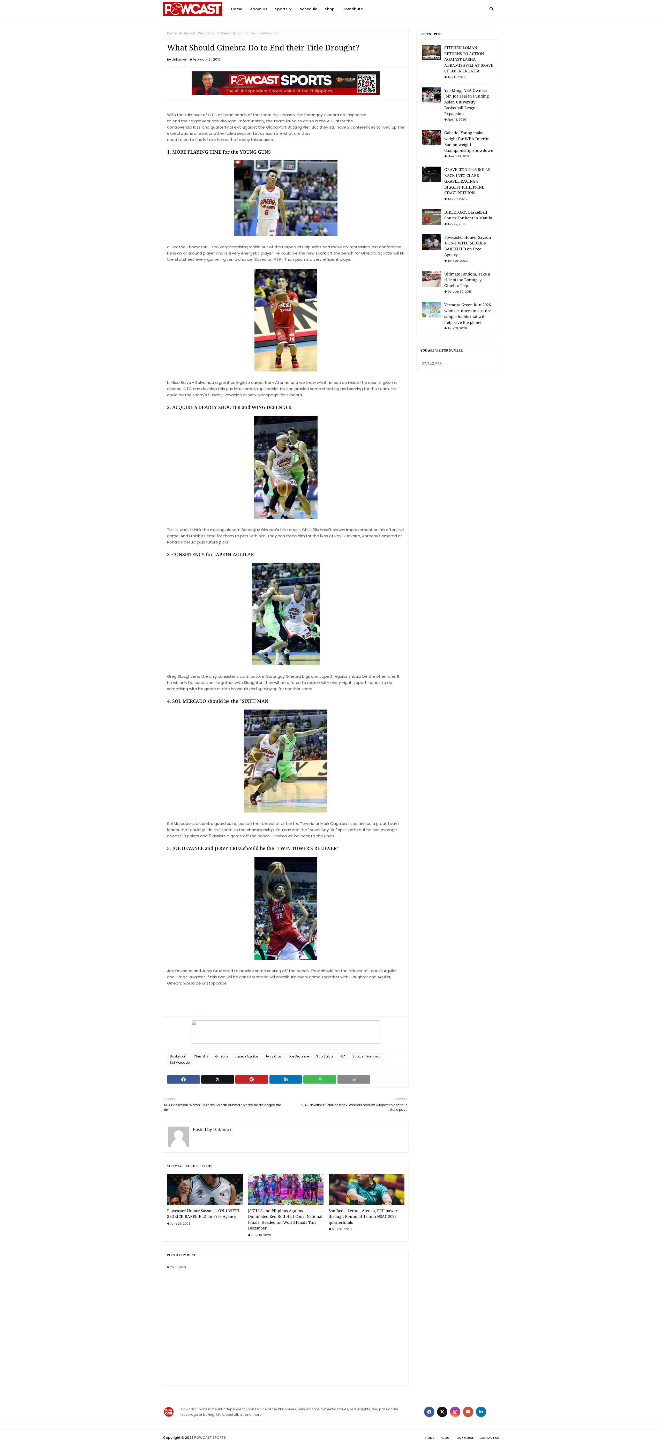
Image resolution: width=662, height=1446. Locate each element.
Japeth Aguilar (246, 1056)
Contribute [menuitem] (352, 9)
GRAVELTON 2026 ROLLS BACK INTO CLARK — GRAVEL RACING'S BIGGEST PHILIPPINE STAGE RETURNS (467, 181)
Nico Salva (324, 1056)
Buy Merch (465, 1438)
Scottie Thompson (366, 1056)
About (446, 1438)
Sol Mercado (180, 1062)
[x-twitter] (442, 1412)
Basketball (187, 33)
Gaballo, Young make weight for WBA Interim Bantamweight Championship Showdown (468, 141)
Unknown (179, 59)
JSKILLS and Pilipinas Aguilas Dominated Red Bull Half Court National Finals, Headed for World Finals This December (285, 1219)
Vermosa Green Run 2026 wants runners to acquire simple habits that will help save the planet (467, 313)
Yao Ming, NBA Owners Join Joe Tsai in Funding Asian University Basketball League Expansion (466, 102)
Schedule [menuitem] (308, 9)
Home (171, 33)
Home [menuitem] (236, 9)
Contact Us (489, 1438)
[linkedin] (481, 1412)
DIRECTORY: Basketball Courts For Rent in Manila (468, 215)
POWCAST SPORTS (210, 1437)
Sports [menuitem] (281, 9)
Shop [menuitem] (330, 9)
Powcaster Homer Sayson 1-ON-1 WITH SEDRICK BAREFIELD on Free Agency (203, 1213)
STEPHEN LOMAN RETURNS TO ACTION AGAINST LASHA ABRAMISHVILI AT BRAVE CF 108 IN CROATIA (468, 59)
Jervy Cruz (273, 1056)
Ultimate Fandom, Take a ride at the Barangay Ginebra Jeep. (467, 279)
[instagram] (455, 1412)
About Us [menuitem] (258, 9)
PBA (342, 1056)
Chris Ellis (200, 1056)
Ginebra (221, 1056)
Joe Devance (298, 1056)
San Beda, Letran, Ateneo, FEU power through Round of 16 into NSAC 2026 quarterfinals (363, 1216)
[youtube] (468, 1412)
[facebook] (429, 1412)
